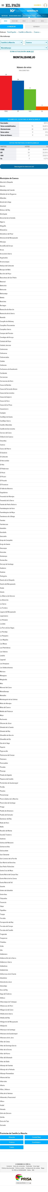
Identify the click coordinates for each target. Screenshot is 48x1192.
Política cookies (19, 1168)
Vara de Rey (4, 990)
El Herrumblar (4, 461)
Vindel (2, 1105)
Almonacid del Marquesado (9, 238)
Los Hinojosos (4, 664)
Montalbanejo (4, 691)
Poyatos (2, 791)
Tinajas (2, 914)
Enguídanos (4, 492)
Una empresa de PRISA (23, 1177)
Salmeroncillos (5, 847)
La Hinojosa (4, 620)
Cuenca (2, 445)
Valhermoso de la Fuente (8, 974)
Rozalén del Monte (6, 831)
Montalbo (3, 695)
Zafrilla (2, 1117)
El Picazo (3, 477)
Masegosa (3, 675)
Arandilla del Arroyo (6, 246)
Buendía (2, 317)
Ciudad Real (36, 1137)
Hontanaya (3, 556)
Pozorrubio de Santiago (7, 803)
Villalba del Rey (5, 1018)
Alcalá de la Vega (5, 202)
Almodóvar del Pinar (6, 234)
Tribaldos (3, 942)
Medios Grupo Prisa (23, 1183)
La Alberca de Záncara (7, 596)
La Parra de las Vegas (7, 628)
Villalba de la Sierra (6, 1014)
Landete (2, 624)
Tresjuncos (3, 938)
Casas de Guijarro (6, 397)
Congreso (11, 27)
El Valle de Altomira (6, 488)
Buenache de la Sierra (7, 313)
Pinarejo (2, 771)
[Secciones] (3, 5)
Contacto (9, 1166)
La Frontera (4, 608)
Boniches (3, 301)
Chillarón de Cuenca (6, 437)
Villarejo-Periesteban (7, 1073)
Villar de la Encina (6, 1050)
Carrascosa (4, 377)
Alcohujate (3, 214)
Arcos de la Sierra (6, 254)
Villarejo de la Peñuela (7, 1069)
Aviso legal (36, 1166)
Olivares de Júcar (6, 723)
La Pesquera (4, 636)
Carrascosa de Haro (6, 381)
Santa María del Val (6, 882)
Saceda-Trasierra (6, 835)
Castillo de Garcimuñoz (7, 429)
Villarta (2, 1085)
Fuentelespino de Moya (7, 512)
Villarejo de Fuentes (6, 1065)
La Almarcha (4, 600)
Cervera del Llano (6, 433)
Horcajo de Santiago (6, 564)
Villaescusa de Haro (6, 1006)
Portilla (2, 787)
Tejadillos (3, 910)
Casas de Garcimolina (7, 393)
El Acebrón (3, 453)
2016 (24, 21)
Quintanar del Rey (6, 819)
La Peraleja (3, 632)
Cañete (2, 361)
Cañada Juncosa (5, 345)
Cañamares (4, 349)
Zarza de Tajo (4, 1121)
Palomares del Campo (7, 755)
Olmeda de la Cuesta (7, 727)
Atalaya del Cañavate (7, 266)
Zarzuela (3, 1125)
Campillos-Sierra (5, 329)
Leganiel (3, 660)
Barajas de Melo (5, 270)
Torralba (3, 918)
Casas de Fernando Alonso (8, 389)
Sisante (2, 886)
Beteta (2, 297)
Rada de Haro (4, 823)
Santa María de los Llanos (8, 878)
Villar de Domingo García (8, 1046)
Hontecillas (3, 560)
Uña (1, 950)
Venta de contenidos (19, 1166)
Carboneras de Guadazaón (8, 369)
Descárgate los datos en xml (24, 166)
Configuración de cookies (33, 1168)
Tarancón (3, 902)
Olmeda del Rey (5, 731)
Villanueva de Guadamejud (8, 1034)
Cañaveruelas (4, 357)
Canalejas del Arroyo (7, 337)
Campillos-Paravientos (7, 325)
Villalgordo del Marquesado (9, 1022)
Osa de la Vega (5, 743)
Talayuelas (3, 898)
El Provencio (4, 484)
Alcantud (3, 206)
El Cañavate (4, 457)
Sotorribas (3, 894)
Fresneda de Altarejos (7, 496)
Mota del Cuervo (5, 707)
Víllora (2, 1101)
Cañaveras (3, 353)
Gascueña (3, 536)
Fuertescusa (4, 524)
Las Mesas (3, 644)
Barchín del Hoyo (5, 274)
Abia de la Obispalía (6, 182)
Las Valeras (4, 652)
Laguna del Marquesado (8, 612)
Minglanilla (3, 679)
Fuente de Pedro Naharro (8, 504)
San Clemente (4, 855)
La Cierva (3, 604)
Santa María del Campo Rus (9, 874)
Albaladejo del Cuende (7, 190)
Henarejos (3, 548)
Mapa (39, 16)
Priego (2, 807)
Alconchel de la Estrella (7, 218)
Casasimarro (4, 409)
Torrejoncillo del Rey (6, 922)
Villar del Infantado (6, 1057)
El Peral (2, 473)
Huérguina (3, 576)
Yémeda (2, 1109)
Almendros (3, 230)
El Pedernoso (4, 469)
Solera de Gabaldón (6, 890)
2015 (33, 21)
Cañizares (3, 365)
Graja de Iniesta (5, 544)
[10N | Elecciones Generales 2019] (24, 11)
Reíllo (2, 827)
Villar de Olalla (4, 1061)
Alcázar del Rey (5, 210)
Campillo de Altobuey (7, 321)
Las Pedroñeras (5, 648)
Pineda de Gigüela (6, 775)
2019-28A (15, 21)
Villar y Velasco (5, 1089)
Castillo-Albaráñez (6, 425)
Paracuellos (4, 763)
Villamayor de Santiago (7, 1030)
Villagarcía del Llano (6, 1010)
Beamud (2, 282)
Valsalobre (3, 978)
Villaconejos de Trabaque (8, 1002)
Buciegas (3, 305)
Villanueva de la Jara (7, 1038)
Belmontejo (3, 293)
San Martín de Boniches (7, 862)
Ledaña (2, 656)
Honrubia (3, 552)
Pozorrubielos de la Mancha (9, 799)
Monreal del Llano (6, 687)
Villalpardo (3, 1026)
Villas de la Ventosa (6, 1093)
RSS (33, 1170)
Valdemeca (3, 954)
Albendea (3, 198)
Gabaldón (3, 528)
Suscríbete (37, 5)
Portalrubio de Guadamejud (9, 783)
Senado (36, 27)
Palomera (3, 759)
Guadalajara (36, 1142)
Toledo (11, 1147)
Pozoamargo (4, 795)
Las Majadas (4, 640)
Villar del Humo (5, 1053)
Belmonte (3, 289)
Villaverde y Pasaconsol (7, 1097)
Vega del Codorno (6, 994)
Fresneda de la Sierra (7, 500)
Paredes (2, 767)
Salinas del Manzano (6, 843)
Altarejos (3, 242)
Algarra (2, 222)
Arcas (2, 250)
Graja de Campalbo (6, 540)
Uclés (2, 946)
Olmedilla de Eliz (5, 739)
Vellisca (2, 998)
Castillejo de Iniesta (6, 417)
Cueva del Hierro (5, 449)
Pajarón (2, 747)
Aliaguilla (3, 226)
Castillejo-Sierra (5, 421)
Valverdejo (3, 986)
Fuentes (2, 520)
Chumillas (3, 441)
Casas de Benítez (5, 385)
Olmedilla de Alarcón (7, 735)
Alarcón (2, 186)
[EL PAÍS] (13, 5)
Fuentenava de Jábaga (7, 516)
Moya (1, 715)
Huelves (2, 572)
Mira (1, 683)
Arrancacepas (4, 262)
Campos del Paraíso (6, 333)
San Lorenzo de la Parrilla (8, 859)
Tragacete (3, 934)
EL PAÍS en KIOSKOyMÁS (19, 1170)
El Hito (2, 465)
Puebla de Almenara (6, 811)
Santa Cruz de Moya (6, 870)
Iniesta (2, 592)
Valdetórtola (4, 970)
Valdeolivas (3, 966)
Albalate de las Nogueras (8, 194)
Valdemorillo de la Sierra (8, 958)
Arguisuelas (4, 258)
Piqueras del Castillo (6, 779)
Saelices (3, 839)
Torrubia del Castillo (6, 930)
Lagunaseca (4, 616)
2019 (5, 21)
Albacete (12, 1137)
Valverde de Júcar (6, 982)
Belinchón (3, 286)
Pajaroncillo (4, 751)
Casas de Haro (5, 401)
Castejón (3, 413)
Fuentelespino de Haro (7, 508)
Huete (2, 588)
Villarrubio (3, 1081)
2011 (42, 21)
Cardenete (3, 373)
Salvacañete (4, 851)
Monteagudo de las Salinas (8, 699)
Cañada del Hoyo (5, 341)
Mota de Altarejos (5, 703)
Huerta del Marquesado (7, 584)
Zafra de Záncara (5, 1113)
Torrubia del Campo (6, 926)
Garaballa (3, 532)
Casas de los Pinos (6, 405)
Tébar (2, 906)
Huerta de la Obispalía (7, 580)
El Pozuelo (3, 480)
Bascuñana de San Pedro (8, 278)
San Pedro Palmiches (7, 866)
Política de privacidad (8, 1168)
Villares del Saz (5, 1077)
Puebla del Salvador (6, 815)
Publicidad (29, 1166)
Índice (29, 1170)
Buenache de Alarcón (7, 309)
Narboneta (3, 719)
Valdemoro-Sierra (6, 962)
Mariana (2, 671)
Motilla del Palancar (6, 711)
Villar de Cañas (5, 1042)
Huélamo (3, 568)
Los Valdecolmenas (6, 668)
